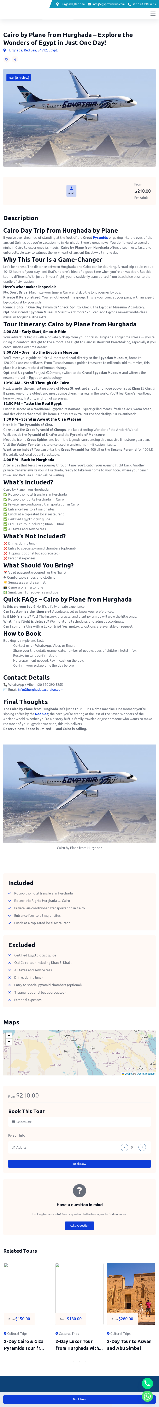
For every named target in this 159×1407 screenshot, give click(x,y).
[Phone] (147, 1383)
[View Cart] (96, 14)
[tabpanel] (28, 1307)
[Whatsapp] (147, 1396)
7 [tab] (98, 1361)
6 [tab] (92, 1361)
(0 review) (19, 78)
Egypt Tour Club (27, 9)
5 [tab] (86, 1361)
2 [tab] (67, 1361)
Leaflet (128, 1073)
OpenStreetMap (146, 1073)
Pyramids (100, 237)
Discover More (133, 13)
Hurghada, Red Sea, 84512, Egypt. (32, 50)
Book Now (79, 1164)
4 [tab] (79, 1361)
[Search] (86, 14)
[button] (79, 1048)
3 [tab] (73, 1361)
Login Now (110, 13)
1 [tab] (61, 1361)
